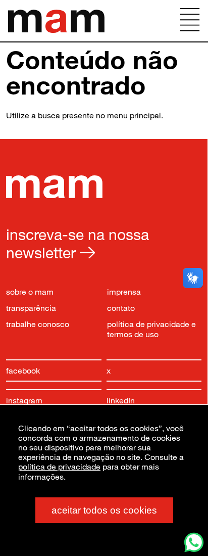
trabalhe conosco (37, 324)
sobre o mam (30, 291)
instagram (24, 400)
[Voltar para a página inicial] (54, 195)
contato (121, 307)
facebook (23, 370)
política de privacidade (59, 466)
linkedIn (121, 400)
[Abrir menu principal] (190, 20)
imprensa (124, 291)
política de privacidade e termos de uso (151, 329)
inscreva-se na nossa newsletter (77, 243)
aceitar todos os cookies (104, 510)
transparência (31, 307)
